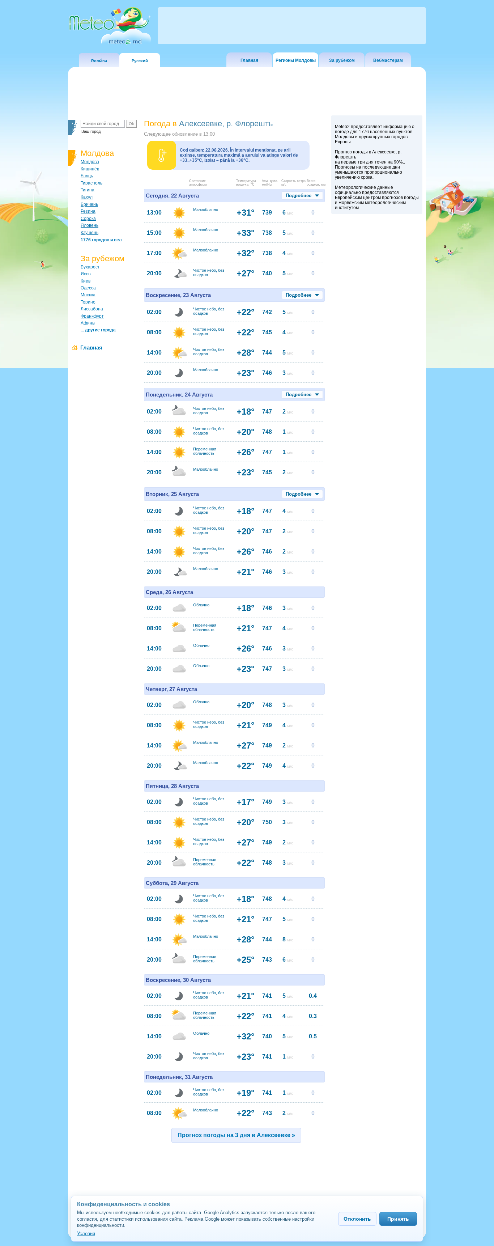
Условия (86, 1233)
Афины (88, 323)
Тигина (87, 189)
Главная (249, 60)
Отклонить (357, 1219)
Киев (85, 281)
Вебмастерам (388, 60)
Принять (398, 1219)
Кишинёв (90, 168)
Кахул (87, 197)
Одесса (88, 288)
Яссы (86, 273)
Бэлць (87, 175)
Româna (99, 61)
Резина (88, 211)
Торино (88, 302)
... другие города (98, 329)
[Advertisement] (377, 342)
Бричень (89, 204)
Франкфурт (92, 316)
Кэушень (89, 232)
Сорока (88, 218)
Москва (88, 294)
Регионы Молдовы (296, 60)
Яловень (89, 225)
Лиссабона (92, 309)
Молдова (90, 161)
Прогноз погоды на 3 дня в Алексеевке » (236, 1135)
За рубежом (342, 60)
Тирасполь (91, 183)
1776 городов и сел (101, 239)
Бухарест (90, 267)
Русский (140, 61)
